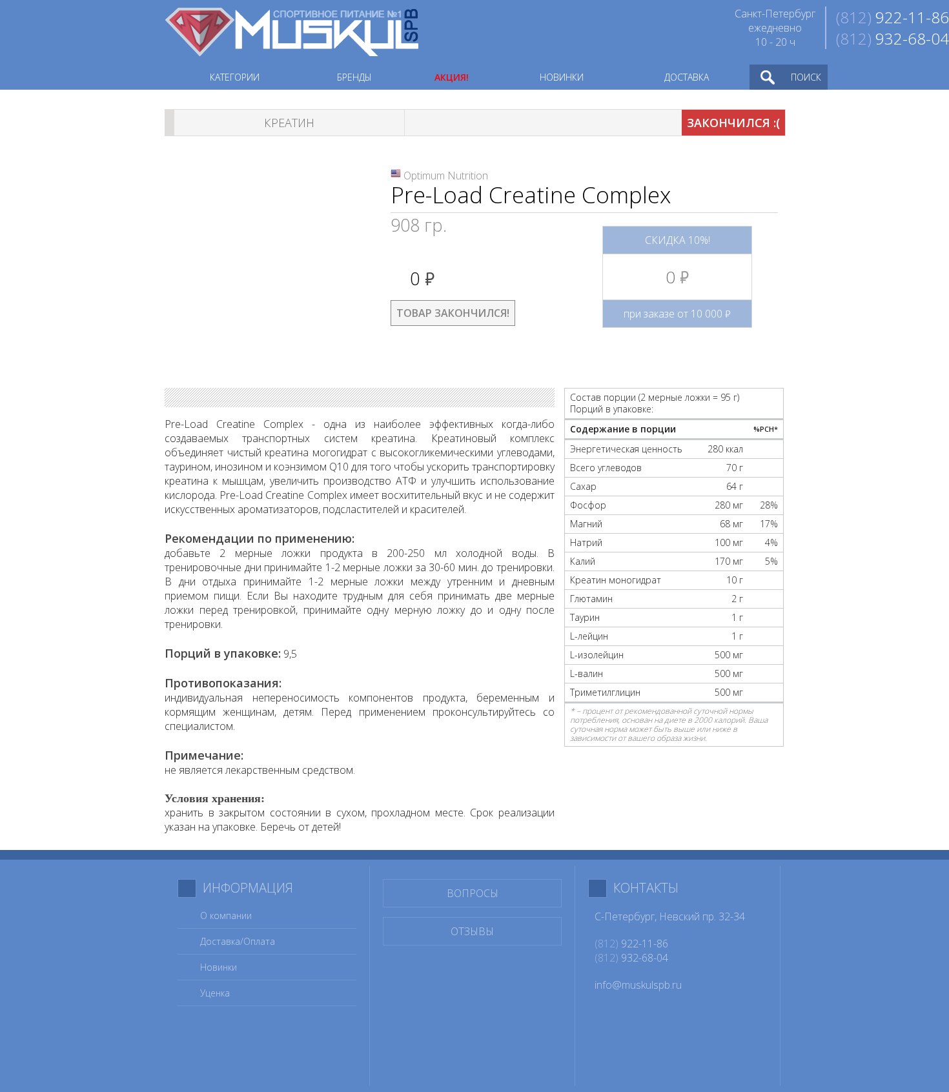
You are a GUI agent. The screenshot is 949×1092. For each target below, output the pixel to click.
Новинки (218, 967)
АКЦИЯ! (451, 77)
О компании (226, 915)
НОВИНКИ (562, 77)
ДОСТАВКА (686, 77)
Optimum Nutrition (445, 175)
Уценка (215, 993)
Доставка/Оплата (237, 941)
